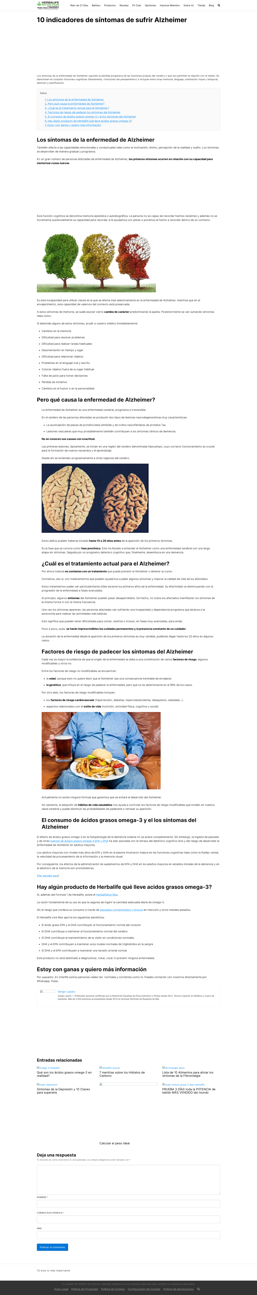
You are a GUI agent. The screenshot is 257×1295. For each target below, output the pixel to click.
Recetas (124, 5)
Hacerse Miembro (170, 5)
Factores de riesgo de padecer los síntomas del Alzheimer (82, 112)
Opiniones (150, 5)
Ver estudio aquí (48, 875)
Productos (110, 5)
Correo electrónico (50, 1213)
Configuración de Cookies (144, 1289)
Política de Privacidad (84, 1289)
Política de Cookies (113, 1289)
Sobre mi (189, 5)
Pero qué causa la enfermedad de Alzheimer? (74, 103)
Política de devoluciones (178, 1289)
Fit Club (136, 5)
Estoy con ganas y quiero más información (73, 125)
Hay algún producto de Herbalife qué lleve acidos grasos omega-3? (88, 120)
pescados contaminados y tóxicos (121, 909)
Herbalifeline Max (107, 894)
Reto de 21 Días (79, 5)
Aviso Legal (61, 1289)
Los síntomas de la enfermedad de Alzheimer (74, 99)
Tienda (201, 5)
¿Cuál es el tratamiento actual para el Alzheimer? (77, 108)
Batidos (96, 5)
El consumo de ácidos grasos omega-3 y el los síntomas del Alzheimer (90, 116)
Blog (211, 5)
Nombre (42, 1197)
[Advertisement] (128, 49)
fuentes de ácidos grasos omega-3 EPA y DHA (79, 840)
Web (39, 1228)
